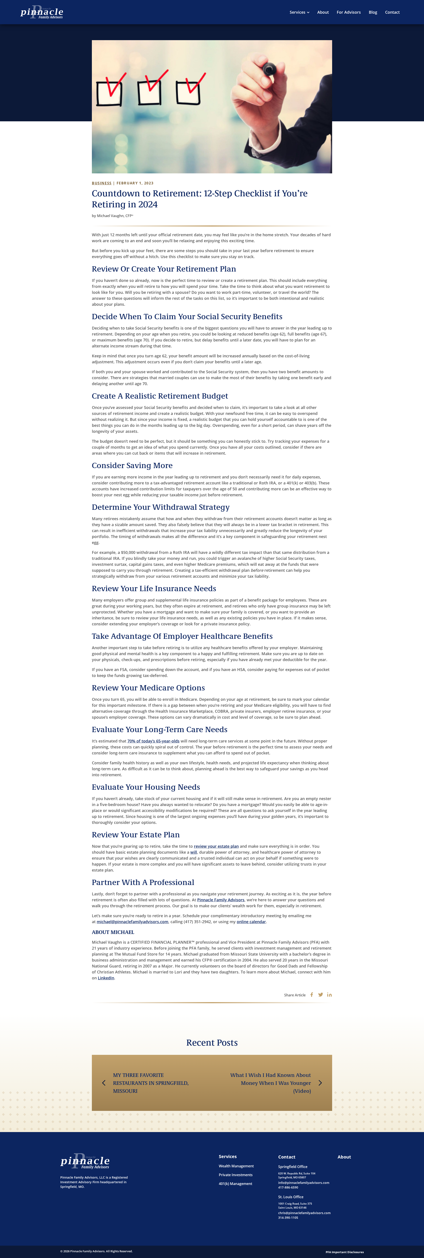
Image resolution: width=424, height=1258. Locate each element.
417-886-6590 (288, 1187)
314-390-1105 (288, 1217)
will (193, 852)
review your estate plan (216, 846)
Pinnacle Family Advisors (220, 899)
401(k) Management (235, 1183)
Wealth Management (236, 1166)
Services (297, 12)
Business (102, 183)
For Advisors (349, 12)
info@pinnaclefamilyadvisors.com (303, 1183)
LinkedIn (106, 978)
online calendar (251, 921)
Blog (373, 12)
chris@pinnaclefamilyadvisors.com (304, 1213)
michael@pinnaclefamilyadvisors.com (132, 921)
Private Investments (236, 1174)
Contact (392, 12)
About (323, 12)
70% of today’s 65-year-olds (153, 741)
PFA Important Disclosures (345, 1252)
